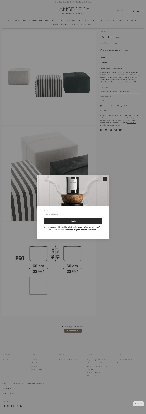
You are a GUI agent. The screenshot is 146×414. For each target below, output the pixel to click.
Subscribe (73, 221)
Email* (46, 210)
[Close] (105, 179)
